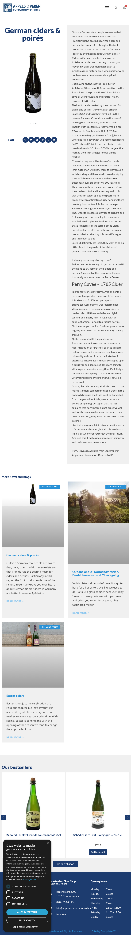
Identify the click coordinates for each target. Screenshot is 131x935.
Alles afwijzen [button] (27, 920)
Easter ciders (15, 695)
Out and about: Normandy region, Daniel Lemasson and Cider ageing (95, 573)
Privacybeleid (29, 879)
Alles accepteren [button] (27, 912)
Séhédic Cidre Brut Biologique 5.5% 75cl (97, 835)
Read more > (14, 601)
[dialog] (27, 886)
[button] (107, 7)
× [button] (47, 843)
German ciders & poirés (22, 555)
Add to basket (98, 851)
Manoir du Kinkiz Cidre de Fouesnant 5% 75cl (33, 835)
